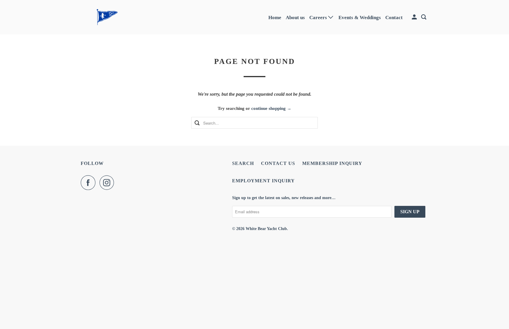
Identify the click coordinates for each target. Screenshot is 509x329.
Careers (318, 17)
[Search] (424, 17)
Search (243, 163)
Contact (394, 17)
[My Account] (415, 17)
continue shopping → (271, 108)
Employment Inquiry (263, 180)
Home (274, 17)
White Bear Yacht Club (266, 229)
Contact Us (278, 163)
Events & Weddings (359, 17)
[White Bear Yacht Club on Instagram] (108, 182)
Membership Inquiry (332, 163)
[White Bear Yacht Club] (107, 17)
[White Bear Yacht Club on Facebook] (89, 182)
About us (295, 17)
